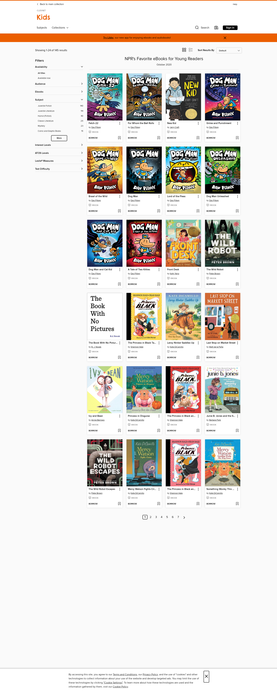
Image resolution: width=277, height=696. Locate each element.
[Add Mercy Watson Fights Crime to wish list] (159, 504)
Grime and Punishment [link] (218, 123)
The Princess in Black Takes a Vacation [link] (142, 343)
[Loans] (216, 28)
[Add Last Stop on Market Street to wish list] (237, 358)
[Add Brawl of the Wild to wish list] (119, 211)
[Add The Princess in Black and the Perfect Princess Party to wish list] (198, 504)
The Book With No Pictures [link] (103, 343)
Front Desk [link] (173, 269)
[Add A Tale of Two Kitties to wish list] (159, 284)
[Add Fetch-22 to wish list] (119, 138)
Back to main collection (51, 4)
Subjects (42, 28)
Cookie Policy (120, 686)
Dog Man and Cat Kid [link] (100, 269)
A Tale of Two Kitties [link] (139, 269)
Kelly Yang (174, 273)
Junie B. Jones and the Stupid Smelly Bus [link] (221, 416)
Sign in (230, 28)
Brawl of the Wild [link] (98, 196)
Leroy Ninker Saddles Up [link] (180, 343)
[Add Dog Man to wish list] (159, 211)
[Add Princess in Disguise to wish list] (159, 431)
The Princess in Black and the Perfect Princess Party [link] (182, 489)
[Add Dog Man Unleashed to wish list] (237, 211)
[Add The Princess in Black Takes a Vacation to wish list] (159, 358)
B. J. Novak (96, 347)
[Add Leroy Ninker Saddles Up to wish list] (198, 358)
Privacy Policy (150, 674)
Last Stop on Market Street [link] (220, 343)
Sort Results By (206, 50)
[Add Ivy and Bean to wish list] (119, 431)
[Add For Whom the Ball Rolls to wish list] (159, 138)
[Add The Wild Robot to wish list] (237, 284)
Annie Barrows (98, 420)
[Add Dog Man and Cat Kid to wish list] (119, 284)
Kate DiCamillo (176, 347)
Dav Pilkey (96, 127)
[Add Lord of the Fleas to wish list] (198, 211)
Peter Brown (214, 273)
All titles (41, 73)
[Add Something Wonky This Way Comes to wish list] (237, 504)
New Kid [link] (171, 123)
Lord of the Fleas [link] (176, 196)
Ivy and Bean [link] (96, 416)
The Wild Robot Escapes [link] (102, 489)
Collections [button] (59, 28)
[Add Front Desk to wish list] (198, 284)
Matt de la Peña (216, 347)
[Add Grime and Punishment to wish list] (237, 138)
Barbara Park (215, 420)
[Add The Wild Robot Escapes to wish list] (119, 504)
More (59, 138)
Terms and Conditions (125, 674)
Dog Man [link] (133, 196)
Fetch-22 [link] (93, 123)
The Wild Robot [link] (214, 269)
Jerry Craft (174, 127)
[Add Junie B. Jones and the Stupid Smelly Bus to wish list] (237, 431)
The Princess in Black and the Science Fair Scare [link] (182, 416)
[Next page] (184, 517)
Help (235, 4)
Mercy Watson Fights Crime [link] (142, 489)
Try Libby (108, 37)
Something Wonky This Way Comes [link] (221, 489)
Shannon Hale (137, 347)
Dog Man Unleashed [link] (217, 196)
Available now (44, 78)
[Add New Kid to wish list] (198, 138)
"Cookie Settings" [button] (113, 682)
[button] (202, 28)
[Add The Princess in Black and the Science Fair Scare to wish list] (198, 431)
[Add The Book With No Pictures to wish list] (119, 358)
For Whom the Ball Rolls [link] (141, 123)
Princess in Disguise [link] (139, 416)
